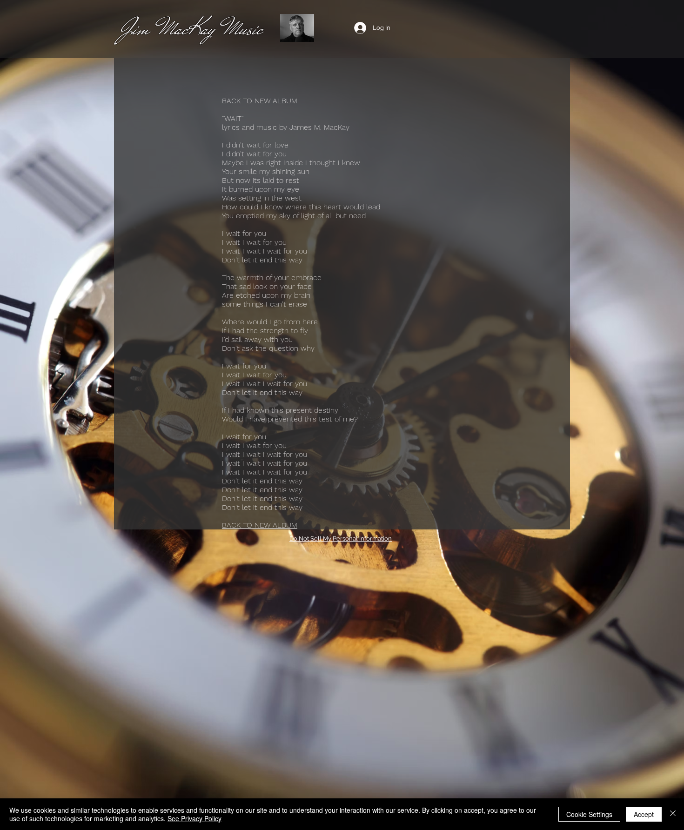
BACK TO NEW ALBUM (259, 100)
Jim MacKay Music (191, 28)
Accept (644, 814)
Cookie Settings (589, 814)
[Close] (672, 814)
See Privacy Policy (194, 818)
